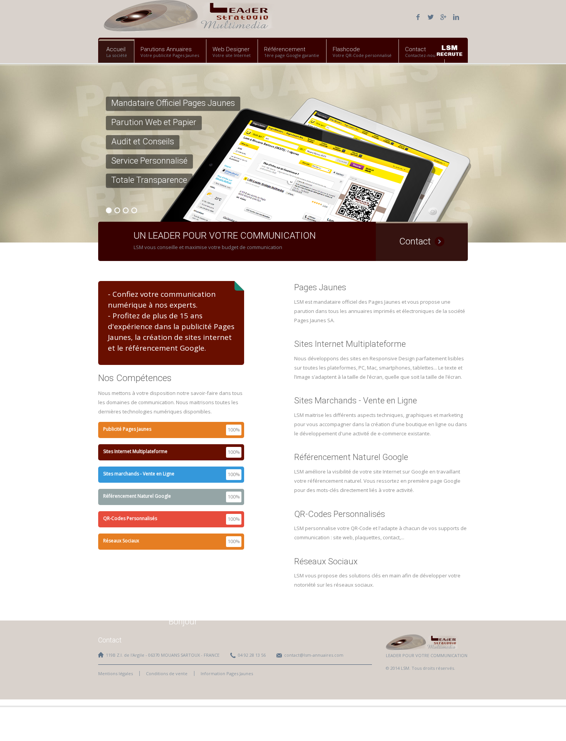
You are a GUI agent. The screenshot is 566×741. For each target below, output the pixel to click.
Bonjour (183, 621)
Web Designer (231, 49)
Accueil (116, 49)
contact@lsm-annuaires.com (313, 655)
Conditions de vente (167, 673)
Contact (415, 49)
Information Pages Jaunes (227, 673)
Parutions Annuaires (166, 49)
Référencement (284, 49)
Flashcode (346, 49)
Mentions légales (115, 673)
